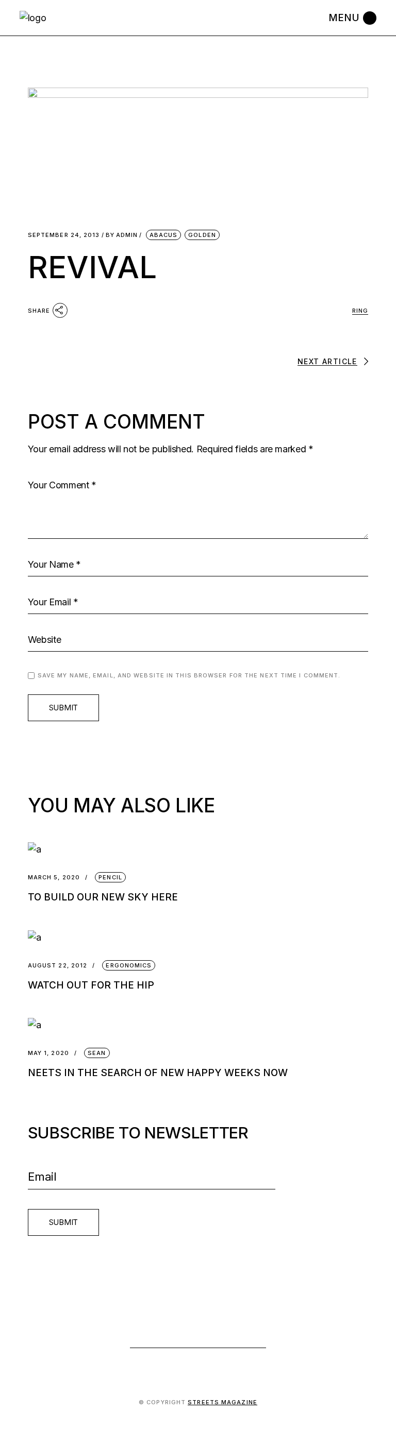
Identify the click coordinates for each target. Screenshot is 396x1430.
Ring (360, 310)
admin (122, 235)
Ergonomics (129, 965)
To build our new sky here (103, 897)
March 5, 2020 (54, 877)
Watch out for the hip (91, 985)
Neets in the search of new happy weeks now (158, 1073)
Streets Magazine (222, 1402)
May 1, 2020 (48, 1053)
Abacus (164, 235)
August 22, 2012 (58, 965)
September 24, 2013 (64, 235)
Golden (202, 235)
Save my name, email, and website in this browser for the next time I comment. (189, 675)
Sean (97, 1053)
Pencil (110, 877)
